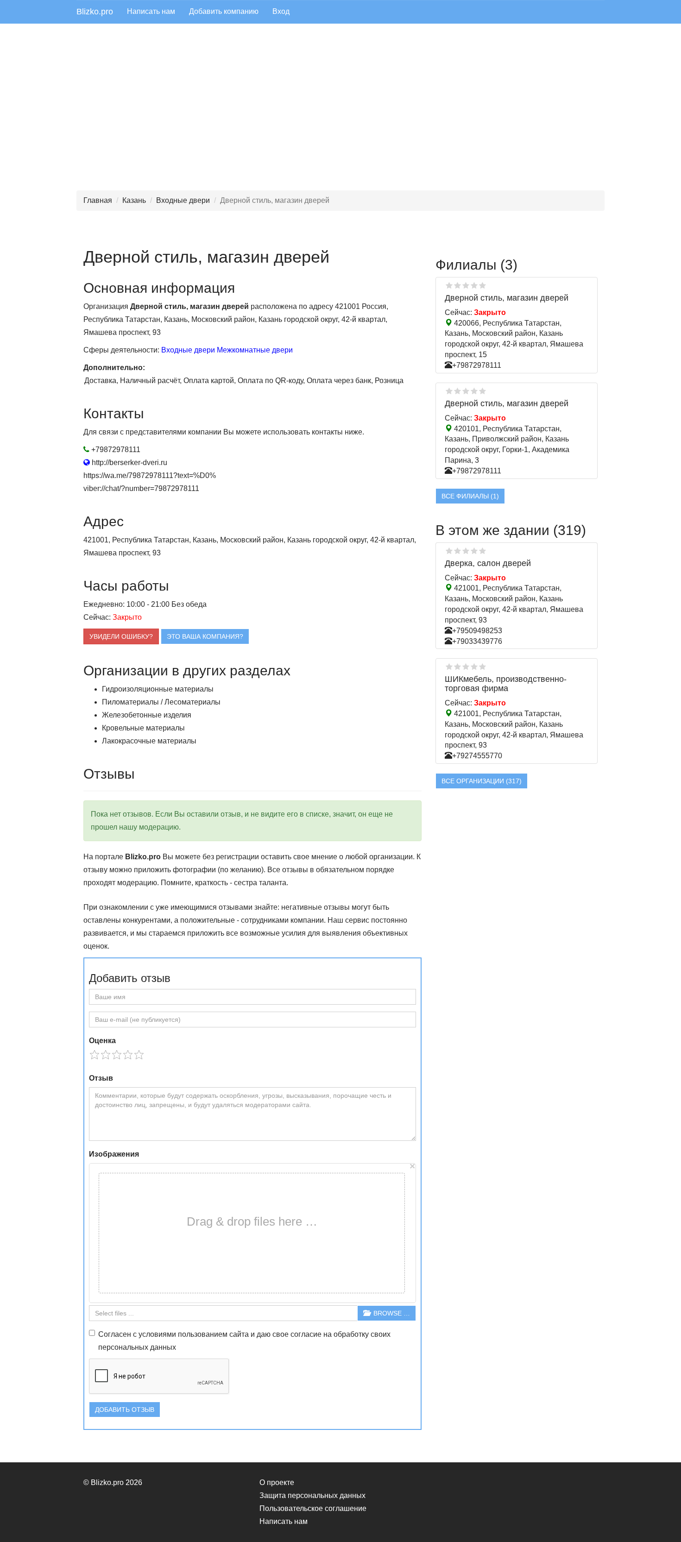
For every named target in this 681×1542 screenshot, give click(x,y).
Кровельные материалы (143, 728)
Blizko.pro (94, 11)
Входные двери (183, 200)
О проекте (276, 1482)
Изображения (114, 1154)
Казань (134, 200)
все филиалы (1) (470, 496)
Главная (97, 200)
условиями (157, 1334)
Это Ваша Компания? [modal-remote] (205, 636)
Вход (281, 11)
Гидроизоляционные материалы (158, 689)
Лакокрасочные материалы (149, 741)
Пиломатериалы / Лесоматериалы (161, 702)
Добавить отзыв (124, 1409)
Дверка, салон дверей (488, 563)
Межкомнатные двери (255, 350)
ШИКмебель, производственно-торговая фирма (506, 683)
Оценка (102, 1041)
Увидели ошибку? (121, 636)
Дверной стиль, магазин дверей (506, 297)
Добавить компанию (224, 11)
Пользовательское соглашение (312, 1508)
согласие (306, 1334)
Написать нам (151, 11)
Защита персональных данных (312, 1495)
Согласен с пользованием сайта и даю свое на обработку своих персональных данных (244, 1340)
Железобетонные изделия (146, 715)
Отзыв (101, 1078)
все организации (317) (481, 781)
